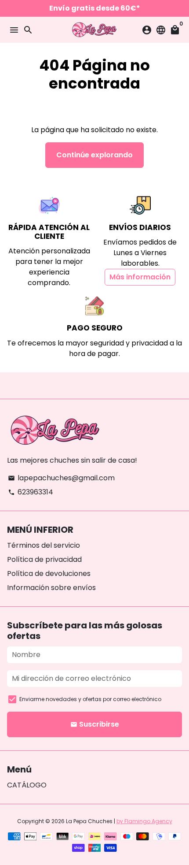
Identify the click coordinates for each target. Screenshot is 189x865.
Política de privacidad (44, 559)
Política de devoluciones (49, 573)
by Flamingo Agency (144, 821)
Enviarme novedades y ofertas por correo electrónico (90, 699)
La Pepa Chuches (89, 821)
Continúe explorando (94, 155)
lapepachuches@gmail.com (61, 478)
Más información (140, 277)
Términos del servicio (43, 545)
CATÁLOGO (27, 785)
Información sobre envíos (51, 588)
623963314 (30, 492)
